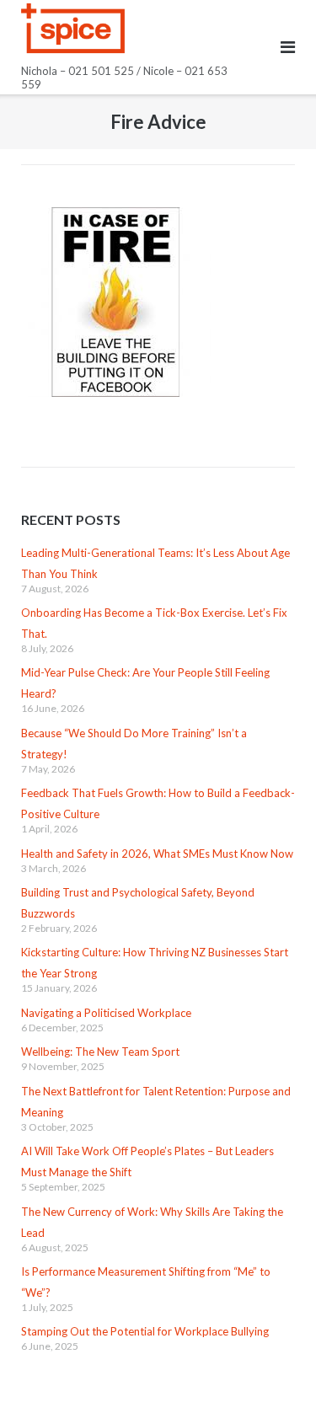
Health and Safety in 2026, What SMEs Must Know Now (157, 853)
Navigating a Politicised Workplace (106, 1013)
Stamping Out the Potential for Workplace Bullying (145, 1331)
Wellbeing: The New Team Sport (100, 1051)
